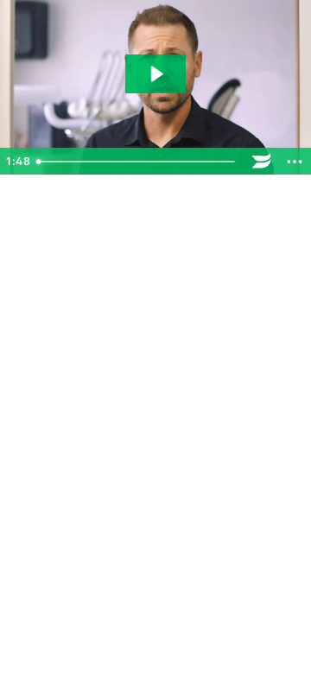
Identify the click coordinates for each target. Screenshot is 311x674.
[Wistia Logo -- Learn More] (261, 161)
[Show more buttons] (294, 161)
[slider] (138, 161)
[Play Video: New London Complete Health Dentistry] (155, 73)
